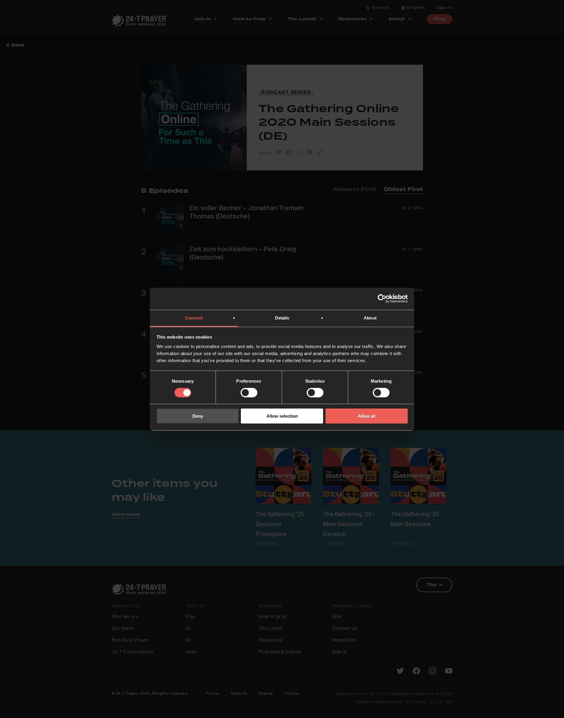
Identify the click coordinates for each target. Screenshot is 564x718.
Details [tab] (282, 317)
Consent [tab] (194, 317)
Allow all (366, 416)
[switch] (249, 392)
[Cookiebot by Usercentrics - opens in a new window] (382, 298)
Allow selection (282, 416)
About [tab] (370, 317)
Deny (197, 416)
